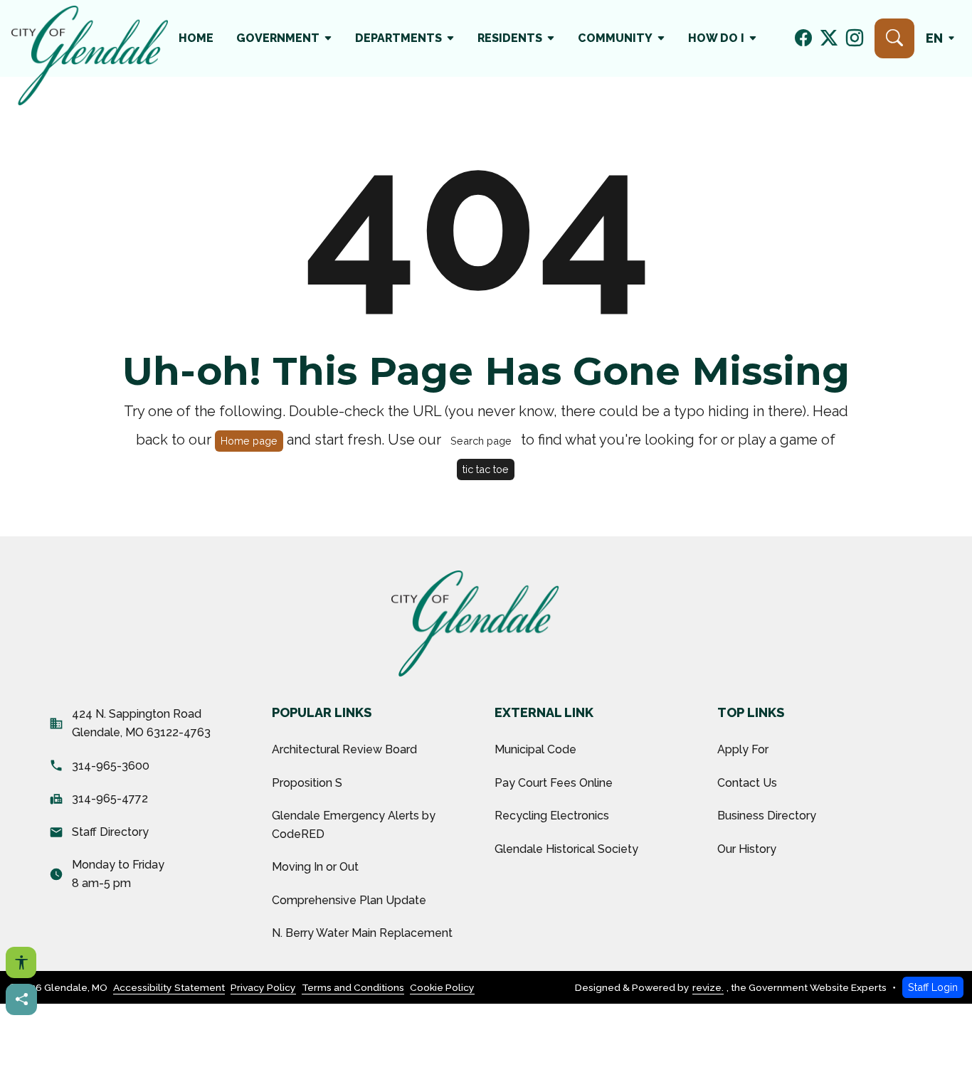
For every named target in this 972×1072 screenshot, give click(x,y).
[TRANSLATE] (943, 38)
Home (196, 38)
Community (615, 38)
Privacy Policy (263, 987)
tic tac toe (486, 469)
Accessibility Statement (169, 987)
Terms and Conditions (353, 987)
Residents (509, 38)
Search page (481, 441)
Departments (398, 38)
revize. (708, 987)
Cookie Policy (442, 987)
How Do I (716, 38)
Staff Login (933, 987)
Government (277, 38)
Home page (249, 441)
